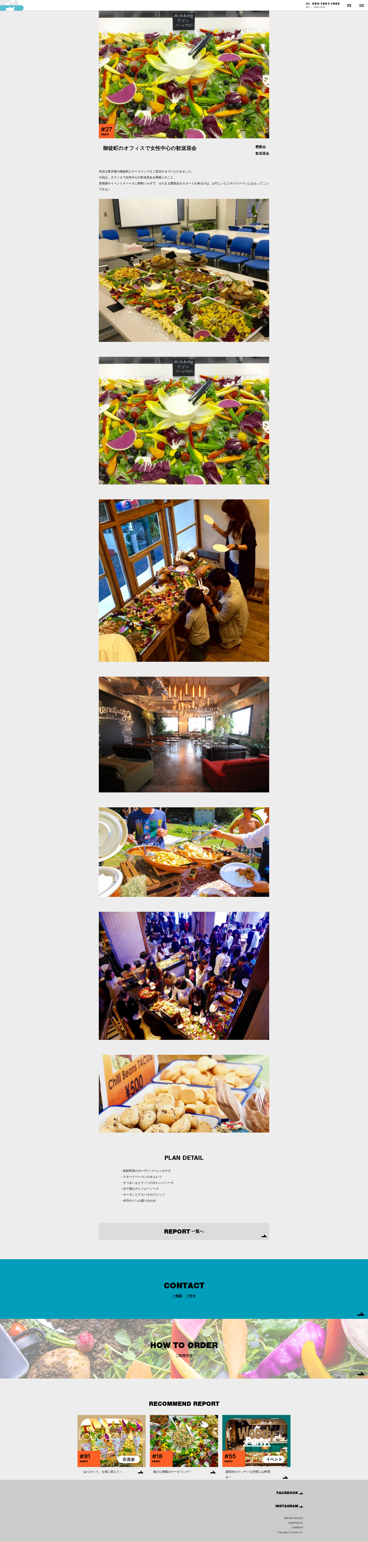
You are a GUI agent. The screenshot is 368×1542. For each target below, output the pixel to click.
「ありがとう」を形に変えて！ (101, 1471)
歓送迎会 (262, 153)
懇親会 (261, 147)
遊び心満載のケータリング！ (172, 1471)
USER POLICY (295, 1523)
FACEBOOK (287, 1492)
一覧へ (184, 1231)
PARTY (105, 134)
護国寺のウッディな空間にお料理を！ (248, 1474)
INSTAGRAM (287, 1506)
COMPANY (297, 1527)
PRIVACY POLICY (293, 1518)
